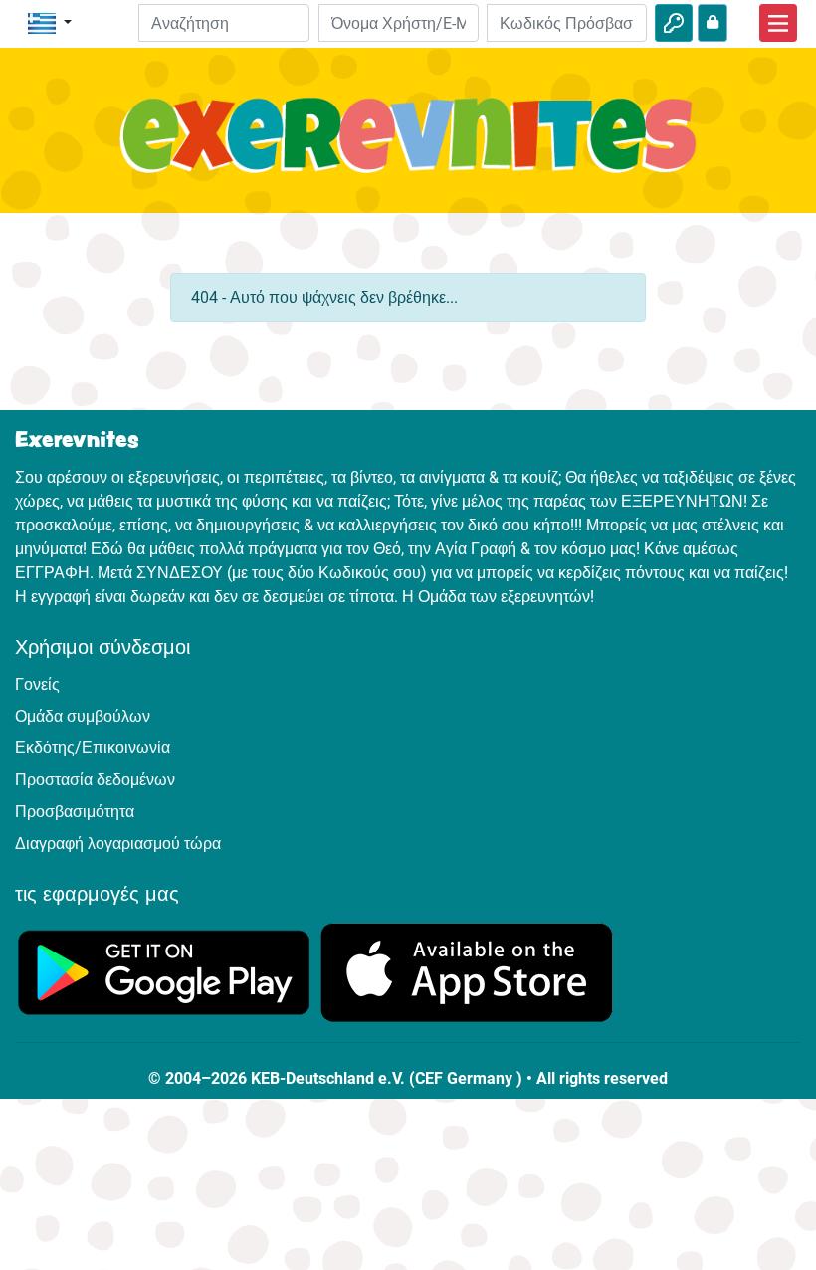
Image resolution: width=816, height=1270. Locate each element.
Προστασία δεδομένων (95, 779)
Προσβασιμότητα (74, 811)
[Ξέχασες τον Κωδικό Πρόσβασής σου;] (712, 23)
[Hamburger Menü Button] (778, 23)
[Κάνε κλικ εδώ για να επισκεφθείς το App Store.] (466, 970)
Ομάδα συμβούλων (82, 716)
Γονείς (37, 684)
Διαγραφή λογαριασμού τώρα (118, 843)
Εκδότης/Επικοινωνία (92, 748)
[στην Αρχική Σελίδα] (408, 146)
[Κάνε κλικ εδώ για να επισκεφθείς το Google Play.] (164, 970)
